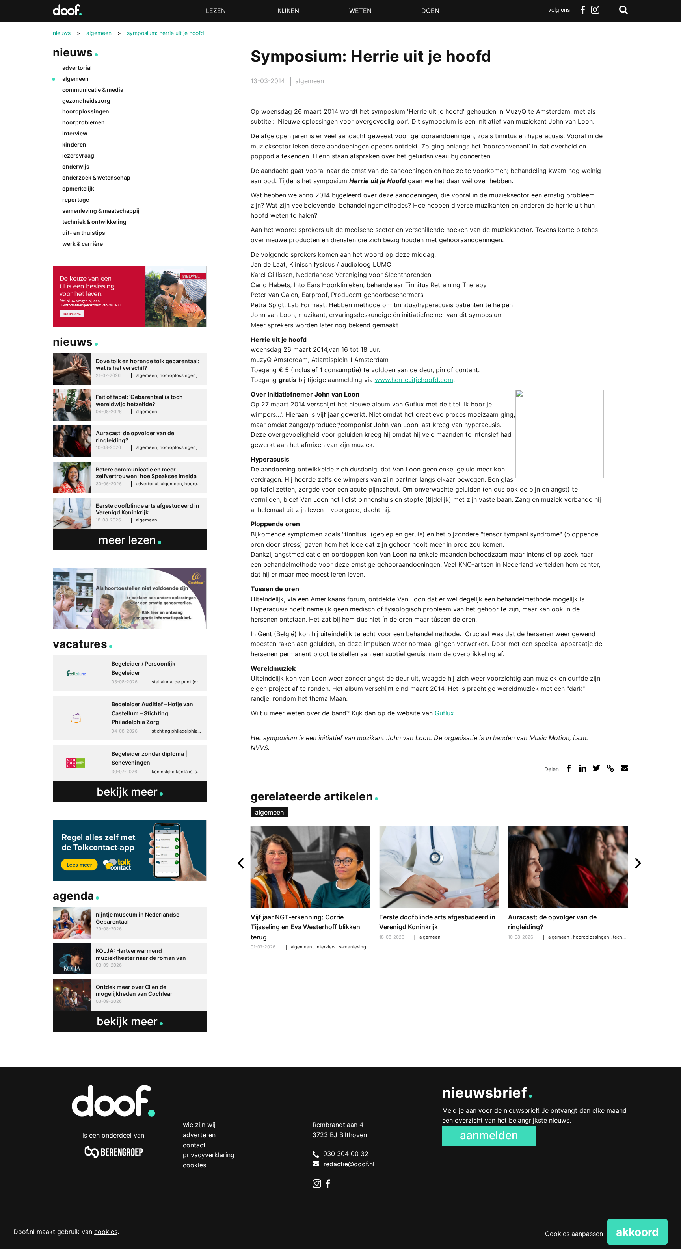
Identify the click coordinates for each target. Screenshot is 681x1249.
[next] (637, 863)
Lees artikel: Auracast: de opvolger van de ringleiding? (568, 884)
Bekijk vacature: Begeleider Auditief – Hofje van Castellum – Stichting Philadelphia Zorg (129, 718)
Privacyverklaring (208, 1155)
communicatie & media (92, 89)
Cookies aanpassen (574, 1234)
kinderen (74, 144)
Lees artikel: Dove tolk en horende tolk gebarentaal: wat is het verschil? (129, 369)
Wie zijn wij (199, 1124)
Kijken (288, 11)
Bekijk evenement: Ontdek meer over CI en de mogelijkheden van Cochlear (129, 995)
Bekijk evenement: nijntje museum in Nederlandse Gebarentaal (129, 923)
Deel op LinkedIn (582, 768)
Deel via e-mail (624, 768)
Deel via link (610, 768)
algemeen (309, 81)
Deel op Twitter (596, 768)
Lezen (216, 11)
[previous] (242, 863)
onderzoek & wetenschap (96, 177)
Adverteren (199, 1135)
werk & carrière (82, 243)
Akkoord (637, 1232)
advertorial (77, 67)
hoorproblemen (83, 122)
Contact (194, 1145)
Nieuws (73, 52)
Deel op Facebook (569, 768)
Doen (430, 11)
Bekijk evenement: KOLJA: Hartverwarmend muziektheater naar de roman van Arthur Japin (129, 959)
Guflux (444, 713)
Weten (360, 11)
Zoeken (623, 10)
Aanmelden (489, 1135)
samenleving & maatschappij (369, 947)
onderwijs (75, 166)
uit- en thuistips (83, 232)
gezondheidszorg (86, 100)
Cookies (194, 1165)
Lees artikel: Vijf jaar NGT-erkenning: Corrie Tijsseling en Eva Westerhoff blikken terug (310, 889)
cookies (105, 1232)
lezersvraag (78, 155)
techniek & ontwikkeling (94, 221)
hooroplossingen (591, 937)
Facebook (582, 10)
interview (326, 947)
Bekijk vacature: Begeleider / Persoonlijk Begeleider (129, 673)
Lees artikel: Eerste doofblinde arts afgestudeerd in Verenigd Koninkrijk (439, 884)
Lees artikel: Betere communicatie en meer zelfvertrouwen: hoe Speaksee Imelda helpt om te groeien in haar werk (129, 478)
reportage (75, 199)
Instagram (595, 10)
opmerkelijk (78, 188)
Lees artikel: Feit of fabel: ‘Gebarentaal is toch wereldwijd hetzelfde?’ (129, 405)
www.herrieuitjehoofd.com (414, 380)
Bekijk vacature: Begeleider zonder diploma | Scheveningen (129, 763)
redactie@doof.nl (349, 1164)
